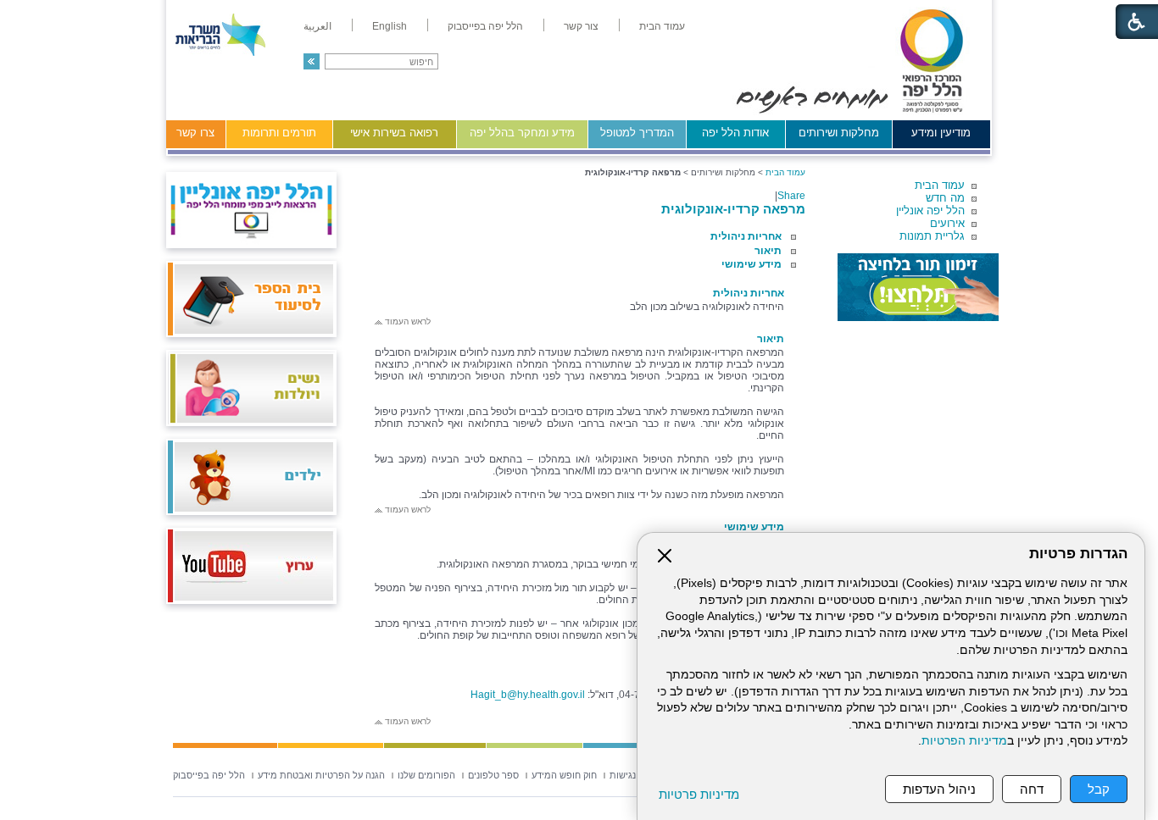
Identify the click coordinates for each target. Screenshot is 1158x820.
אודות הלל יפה (735, 132)
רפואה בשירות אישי (394, 132)
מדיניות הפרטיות (964, 740)
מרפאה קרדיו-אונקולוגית (733, 209)
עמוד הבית (940, 185)
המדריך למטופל (637, 132)
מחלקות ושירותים (839, 132)
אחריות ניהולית (746, 236)
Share (791, 196)
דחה (1032, 789)
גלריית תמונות (932, 236)
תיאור (768, 251)
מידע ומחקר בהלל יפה (522, 132)
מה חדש (945, 197)
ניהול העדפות (939, 789)
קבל (1099, 789)
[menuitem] (662, 26)
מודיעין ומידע (941, 132)
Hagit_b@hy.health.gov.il (527, 695)
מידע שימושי (751, 264)
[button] (311, 61)
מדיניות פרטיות (699, 794)
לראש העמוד (406, 321)
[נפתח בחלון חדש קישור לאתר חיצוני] (918, 287)
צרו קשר (195, 132)
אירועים (947, 223)
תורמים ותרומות (279, 132)
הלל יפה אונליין (930, 210)
